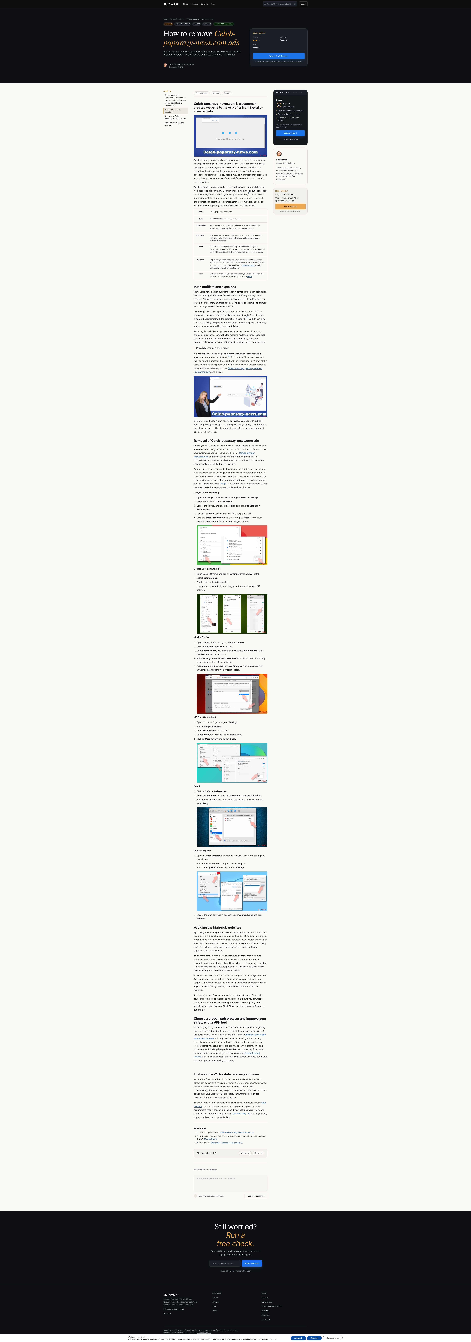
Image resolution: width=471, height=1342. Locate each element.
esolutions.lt (179, 1309)
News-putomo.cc (254, 368)
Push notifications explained (172, 110)
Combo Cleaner (248, 265)
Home (165, 19)
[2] (247, 317)
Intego (249, 276)
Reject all (314, 1338)
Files (213, 4)
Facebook (167, 1313)
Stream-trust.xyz (236, 368)
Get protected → (290, 133)
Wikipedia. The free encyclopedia (225, 1143)
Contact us (266, 1319)
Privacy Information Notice (272, 1306)
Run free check (252, 1263)
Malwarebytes (201, 456)
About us (265, 1298)
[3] (229, 356)
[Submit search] (265, 4)
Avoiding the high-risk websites (174, 124)
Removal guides (177, 19)
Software (204, 4)
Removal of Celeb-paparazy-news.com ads (175, 117)
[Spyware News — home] (171, 4)
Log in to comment (256, 1196)
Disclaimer (265, 1311)
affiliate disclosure (204, 1333)
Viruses (215, 1298)
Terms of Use (267, 1302)
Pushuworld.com (202, 372)
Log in (303, 4)
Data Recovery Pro (241, 1113)
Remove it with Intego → (279, 56)
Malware (194, 4)
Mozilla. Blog (209, 1139)
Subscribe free (290, 206)
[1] (249, 193)
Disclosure (265, 1315)
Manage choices (332, 1338)
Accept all (298, 1338)
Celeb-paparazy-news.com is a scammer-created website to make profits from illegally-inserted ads (175, 100)
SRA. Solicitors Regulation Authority (235, 1132)
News (185, 4)
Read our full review (290, 139)
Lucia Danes (174, 64)
